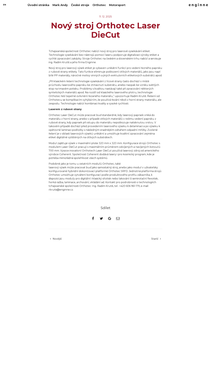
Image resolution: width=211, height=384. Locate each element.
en (4, 5)
